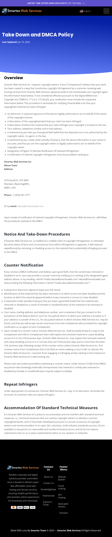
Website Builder (62, 478)
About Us (48, 476)
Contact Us (48, 483)
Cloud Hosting (61, 487)
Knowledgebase (48, 489)
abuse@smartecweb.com (30, 206)
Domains (63, 512)
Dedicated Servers (63, 505)
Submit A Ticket (47, 503)
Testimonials (48, 495)
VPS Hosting (61, 496)
